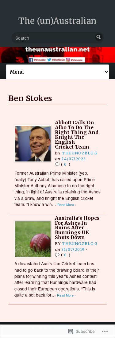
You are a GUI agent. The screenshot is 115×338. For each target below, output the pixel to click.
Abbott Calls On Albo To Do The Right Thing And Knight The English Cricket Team (76, 135)
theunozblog (79, 153)
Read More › (66, 204)
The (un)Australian (57, 21)
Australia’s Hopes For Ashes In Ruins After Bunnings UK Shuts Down (77, 227)
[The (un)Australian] (57, 55)
